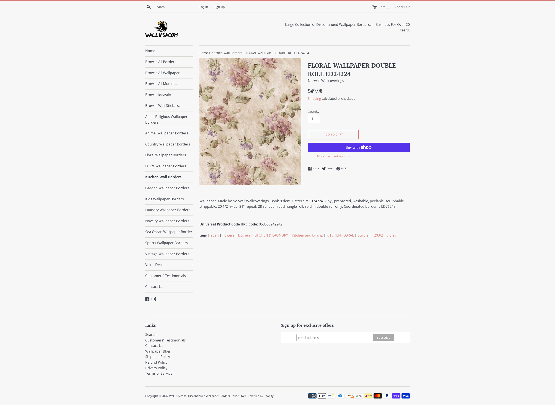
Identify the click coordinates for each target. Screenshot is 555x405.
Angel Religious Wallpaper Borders (166, 119)
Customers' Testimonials (165, 275)
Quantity (313, 111)
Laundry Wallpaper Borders (167, 209)
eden (215, 235)
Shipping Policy (157, 356)
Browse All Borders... (162, 61)
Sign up (219, 7)
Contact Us (154, 286)
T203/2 (377, 235)
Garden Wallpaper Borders (167, 188)
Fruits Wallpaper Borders (165, 166)
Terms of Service (158, 373)
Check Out (402, 7)
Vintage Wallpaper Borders (167, 253)
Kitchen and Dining (307, 235)
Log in (203, 7)
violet (391, 235)
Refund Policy (156, 362)
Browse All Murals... (161, 83)
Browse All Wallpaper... (163, 72)
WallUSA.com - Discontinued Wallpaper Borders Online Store (207, 396)
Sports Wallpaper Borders (166, 242)
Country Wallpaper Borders (167, 144)
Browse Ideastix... (159, 94)
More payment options (333, 156)
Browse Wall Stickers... (163, 105)
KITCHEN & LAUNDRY (271, 235)
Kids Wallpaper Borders (164, 199)
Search (151, 334)
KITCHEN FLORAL (340, 235)
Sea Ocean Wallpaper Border (168, 231)
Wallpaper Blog (157, 351)
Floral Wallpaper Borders (165, 155)
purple (362, 235)
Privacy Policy (156, 368)
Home (150, 50)
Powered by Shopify (261, 396)
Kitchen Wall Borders (163, 177)
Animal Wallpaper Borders (166, 133)
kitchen (244, 235)
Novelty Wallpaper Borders (167, 221)
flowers (228, 235)
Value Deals (169, 264)
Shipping (314, 98)
